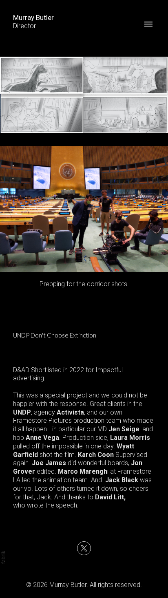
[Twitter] (84, 548)
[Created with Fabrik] (3, 557)
